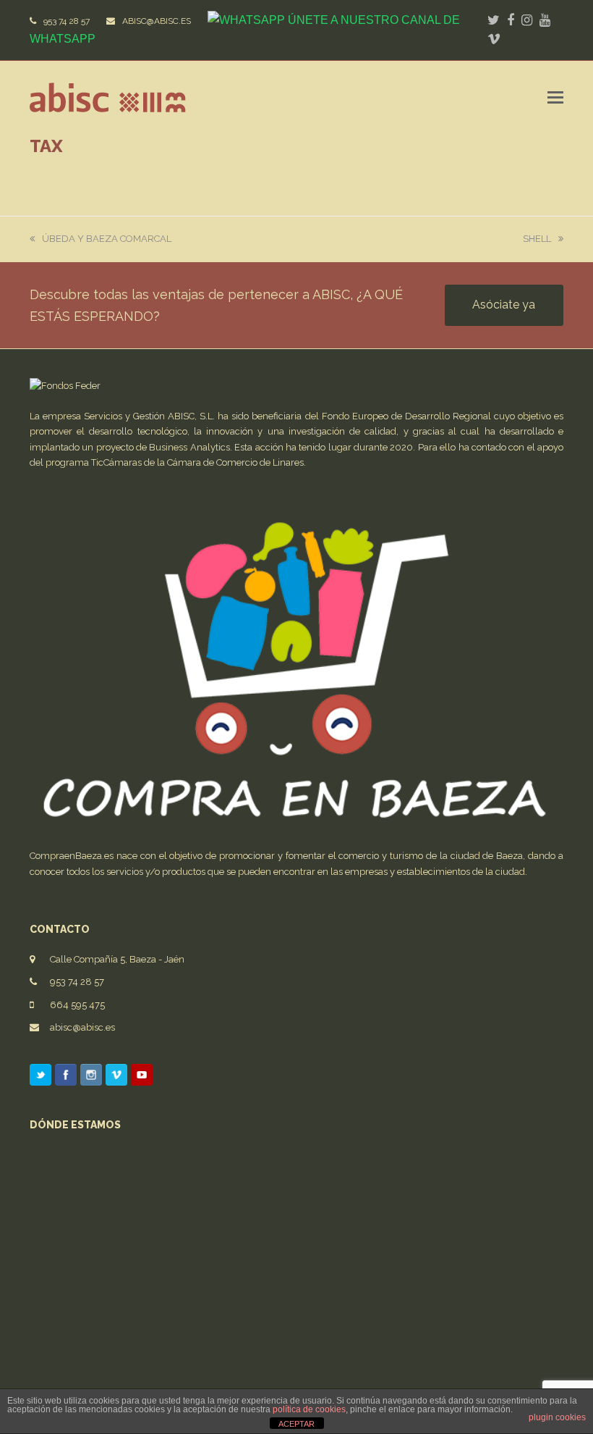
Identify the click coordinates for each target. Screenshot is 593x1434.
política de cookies (309, 1409)
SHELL (537, 238)
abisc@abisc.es (82, 1027)
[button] (555, 97)
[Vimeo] (116, 1078)
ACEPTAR (296, 1424)
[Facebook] (66, 1078)
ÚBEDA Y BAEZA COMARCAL (106, 238)
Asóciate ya (503, 304)
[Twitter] (40, 1078)
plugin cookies (557, 1417)
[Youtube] (142, 1078)
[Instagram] (91, 1078)
